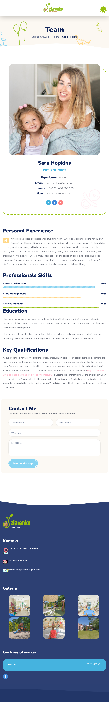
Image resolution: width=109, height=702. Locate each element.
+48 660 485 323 (18, 560)
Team (55, 36)
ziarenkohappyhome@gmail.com (24, 569)
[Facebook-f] (5, 676)
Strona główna (40, 36)
